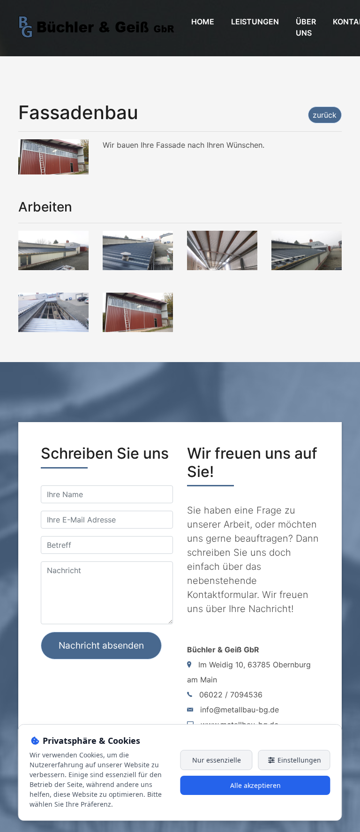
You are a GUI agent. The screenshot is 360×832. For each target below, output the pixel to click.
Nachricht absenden (101, 645)
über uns (306, 27)
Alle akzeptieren (255, 785)
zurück (325, 115)
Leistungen (255, 21)
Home (202, 21)
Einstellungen (298, 760)
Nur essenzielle (216, 760)
